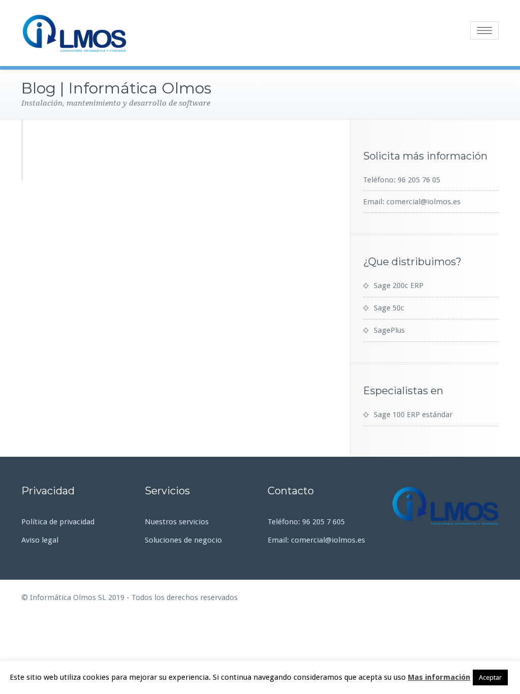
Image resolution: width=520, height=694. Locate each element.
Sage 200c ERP (399, 285)
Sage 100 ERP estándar (413, 414)
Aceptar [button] (490, 677)
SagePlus (389, 330)
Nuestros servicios (177, 521)
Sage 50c (389, 307)
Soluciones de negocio (183, 540)
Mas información (439, 677)
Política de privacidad (57, 521)
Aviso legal (39, 540)
